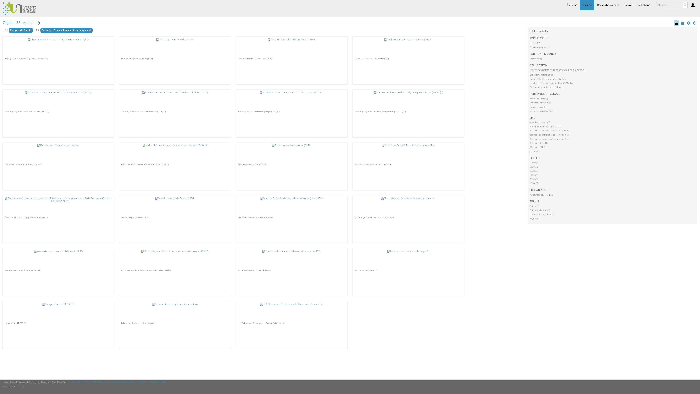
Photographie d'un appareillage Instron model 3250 (26, 59)
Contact (142, 382)
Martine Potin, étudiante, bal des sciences (255, 218)
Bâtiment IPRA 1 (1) (539, 147)
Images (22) (535, 43)
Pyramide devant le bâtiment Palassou (254, 270)
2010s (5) (534, 183)
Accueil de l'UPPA (78, 382)
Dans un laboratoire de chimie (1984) (137, 59)
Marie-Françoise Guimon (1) (543, 111)
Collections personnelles (541, 75)
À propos (572, 5)
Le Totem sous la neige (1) (366, 270)
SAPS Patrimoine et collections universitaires (113, 382)
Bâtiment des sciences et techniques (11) (549, 139)
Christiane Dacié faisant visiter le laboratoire (373, 165)
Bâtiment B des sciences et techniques (65, 30)
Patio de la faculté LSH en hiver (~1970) (255, 59)
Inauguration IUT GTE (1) (541, 195)
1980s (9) (534, 171)
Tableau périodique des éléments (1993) (372, 59)
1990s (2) (534, 175)
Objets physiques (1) (539, 47)
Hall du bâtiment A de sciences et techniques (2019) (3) (145, 165)
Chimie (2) (534, 206)
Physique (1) (535, 219)
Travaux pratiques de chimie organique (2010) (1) (259, 112)
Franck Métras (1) (538, 107)
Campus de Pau (19, 30)
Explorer (587, 5)
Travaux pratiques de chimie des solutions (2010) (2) (27, 112)
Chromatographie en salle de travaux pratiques (375, 218)
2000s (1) (534, 179)
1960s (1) (534, 163)
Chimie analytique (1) (540, 210)
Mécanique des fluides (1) (542, 214)
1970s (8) (534, 167)
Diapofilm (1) (536, 59)
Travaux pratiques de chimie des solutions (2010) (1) (143, 112)
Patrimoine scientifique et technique (547, 87)
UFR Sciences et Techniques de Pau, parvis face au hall (261, 323)
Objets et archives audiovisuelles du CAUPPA (551, 83)
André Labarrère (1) (539, 99)
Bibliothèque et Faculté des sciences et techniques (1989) (146, 270)
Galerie (628, 5)
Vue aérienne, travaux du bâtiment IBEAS (22, 270)
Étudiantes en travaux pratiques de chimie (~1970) (26, 218)
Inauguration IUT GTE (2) (15, 323)
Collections (643, 5)
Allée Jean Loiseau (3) (540, 122)
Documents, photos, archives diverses (548, 79)
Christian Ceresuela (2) (540, 103)
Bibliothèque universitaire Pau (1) (545, 126)
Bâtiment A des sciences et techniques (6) (549, 131)
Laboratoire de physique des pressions (138, 323)
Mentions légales (158, 382)
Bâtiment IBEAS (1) (539, 143)
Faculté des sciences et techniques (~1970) (23, 165)
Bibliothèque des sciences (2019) (252, 165)
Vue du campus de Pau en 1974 (134, 218)
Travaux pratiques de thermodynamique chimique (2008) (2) (380, 112)
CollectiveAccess (18, 387)
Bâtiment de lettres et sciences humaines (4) (550, 135)
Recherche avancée (608, 5)
